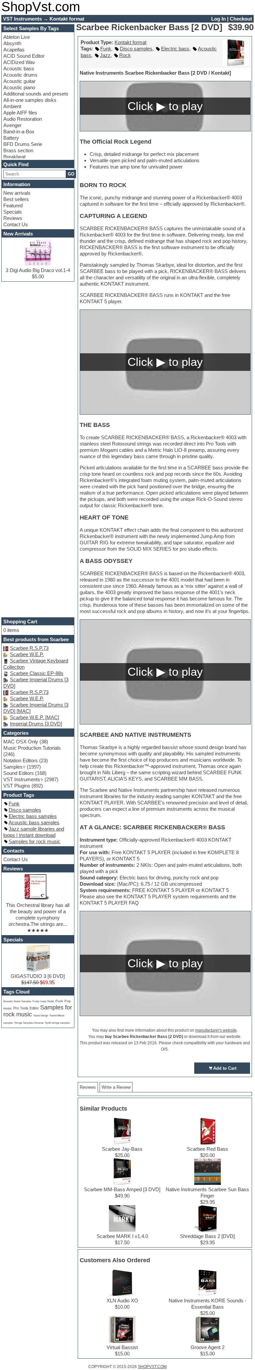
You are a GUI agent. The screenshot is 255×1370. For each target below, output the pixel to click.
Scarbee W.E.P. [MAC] (34, 717)
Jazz (105, 55)
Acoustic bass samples (34, 822)
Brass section (18, 150)
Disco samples (136, 48)
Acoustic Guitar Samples (17, 1001)
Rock (125, 55)
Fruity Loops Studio (43, 1001)
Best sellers (16, 199)
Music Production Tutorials (32, 748)
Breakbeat (14, 157)
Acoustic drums (20, 75)
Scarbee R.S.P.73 (29, 648)
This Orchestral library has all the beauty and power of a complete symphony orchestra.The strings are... (37, 914)
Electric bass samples (33, 816)
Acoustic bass (18, 68)
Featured (13, 205)
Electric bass (175, 48)
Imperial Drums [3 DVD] (36, 723)
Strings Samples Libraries (28, 1022)
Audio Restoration (22, 119)
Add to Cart (224, 1068)
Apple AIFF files (20, 112)
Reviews (12, 218)
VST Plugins (16, 785)
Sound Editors (18, 773)
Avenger (12, 125)
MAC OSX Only (20, 741)
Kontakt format (130, 42)
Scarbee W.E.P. (27, 654)
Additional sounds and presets (35, 94)
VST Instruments (21, 779)
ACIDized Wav (19, 62)
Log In (218, 19)
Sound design (40, 1015)
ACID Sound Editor (23, 56)
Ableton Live (16, 37)
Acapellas (14, 49)
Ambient (12, 106)
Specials (12, 212)
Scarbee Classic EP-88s (36, 673)
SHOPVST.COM (152, 1366)
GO (71, 173)
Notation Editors (20, 760)
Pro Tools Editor (26, 1008)
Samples (13, 767)
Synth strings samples (57, 1022)
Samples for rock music (34, 841)
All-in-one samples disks (29, 100)
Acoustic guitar (19, 81)
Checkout (241, 19)
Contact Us (15, 224)
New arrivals (17, 193)
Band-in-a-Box (19, 131)
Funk (105, 48)
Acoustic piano (19, 87)
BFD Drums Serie (22, 144)
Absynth (12, 43)
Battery (11, 138)
